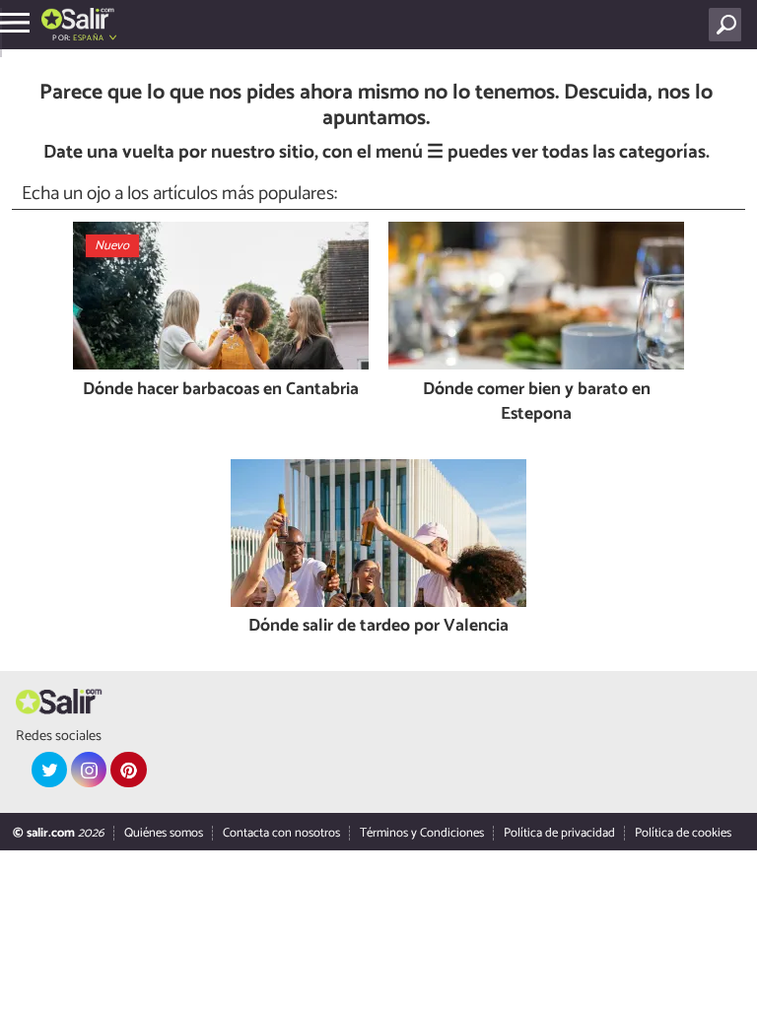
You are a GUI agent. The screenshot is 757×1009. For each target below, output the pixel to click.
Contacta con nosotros (281, 833)
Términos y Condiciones (422, 833)
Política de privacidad (559, 833)
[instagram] (88, 769)
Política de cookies (683, 833)
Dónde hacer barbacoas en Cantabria (221, 390)
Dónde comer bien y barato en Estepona (537, 402)
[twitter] (49, 769)
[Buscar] (729, 24)
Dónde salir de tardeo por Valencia (378, 627)
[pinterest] (128, 769)
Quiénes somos (163, 833)
